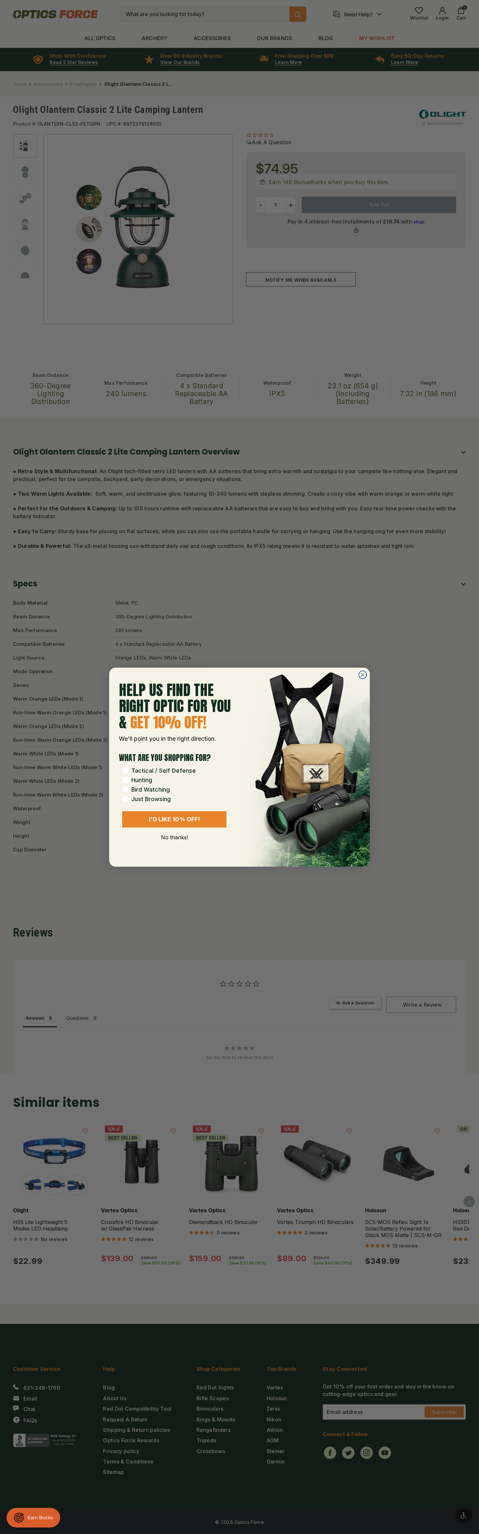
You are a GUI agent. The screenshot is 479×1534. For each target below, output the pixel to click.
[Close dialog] (363, 675)
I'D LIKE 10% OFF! (174, 819)
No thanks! (174, 837)
